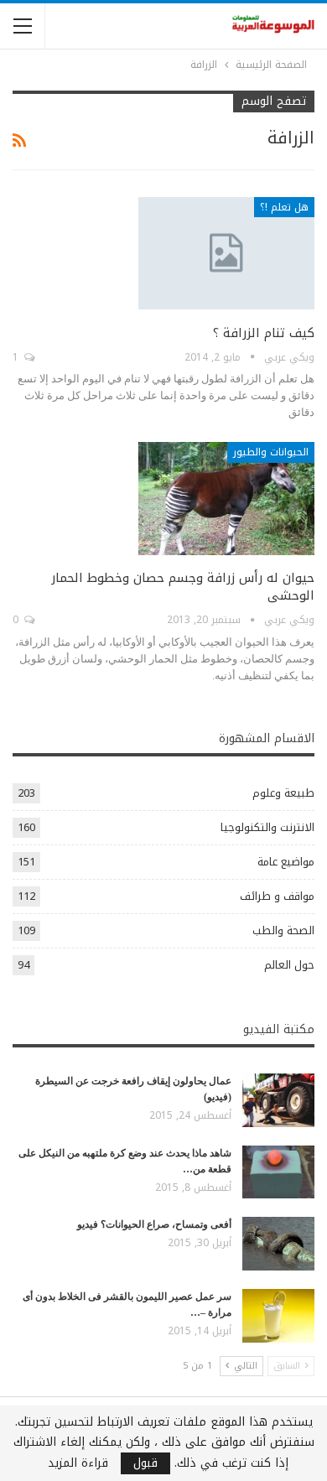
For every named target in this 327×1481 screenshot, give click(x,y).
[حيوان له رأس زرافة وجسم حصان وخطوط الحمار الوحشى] (226, 498)
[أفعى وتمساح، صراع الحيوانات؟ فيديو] (278, 1244)
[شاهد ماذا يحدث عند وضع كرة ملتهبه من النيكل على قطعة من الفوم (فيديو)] (278, 1172)
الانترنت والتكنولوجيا (267, 827)
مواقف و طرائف (277, 896)
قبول (145, 1463)
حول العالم (289, 964)
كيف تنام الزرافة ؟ (263, 333)
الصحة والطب (283, 930)
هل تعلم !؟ (284, 207)
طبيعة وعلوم (283, 792)
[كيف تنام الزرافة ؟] (226, 253)
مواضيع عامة (285, 861)
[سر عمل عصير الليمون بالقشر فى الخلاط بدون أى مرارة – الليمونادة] (278, 1316)
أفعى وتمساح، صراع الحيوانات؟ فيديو (154, 1224)
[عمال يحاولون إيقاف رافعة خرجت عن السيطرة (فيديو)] (278, 1100)
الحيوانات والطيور (271, 452)
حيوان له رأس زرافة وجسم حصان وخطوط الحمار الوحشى (182, 586)
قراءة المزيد (78, 1463)
